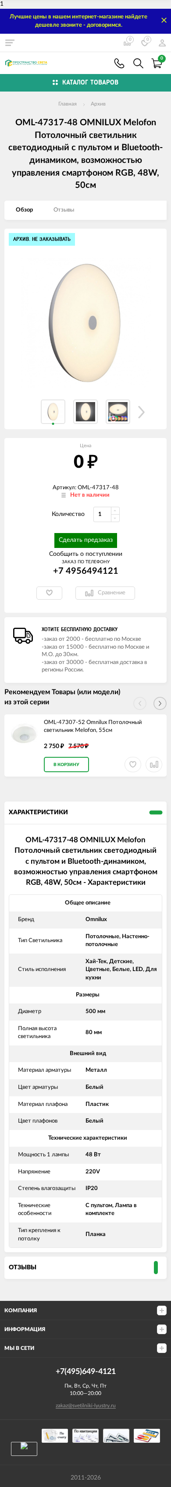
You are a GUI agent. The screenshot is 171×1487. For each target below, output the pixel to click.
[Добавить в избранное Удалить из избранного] (49, 593)
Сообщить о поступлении (85, 554)
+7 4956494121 (85, 571)
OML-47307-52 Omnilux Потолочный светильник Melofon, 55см (93, 727)
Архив (98, 103)
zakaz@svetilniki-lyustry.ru (86, 1405)
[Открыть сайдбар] (9, 42)
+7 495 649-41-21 (119, 63)
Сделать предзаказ (86, 540)
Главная (67, 103)
